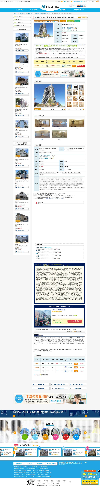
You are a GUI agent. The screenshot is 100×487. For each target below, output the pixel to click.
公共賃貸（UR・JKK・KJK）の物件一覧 (23, 470)
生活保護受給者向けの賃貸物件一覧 (22, 472)
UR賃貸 (69, 481)
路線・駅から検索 (59, 388)
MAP (75, 315)
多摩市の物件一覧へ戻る (59, 384)
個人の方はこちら (50, 198)
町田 (48, 483)
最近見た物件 (59, 1)
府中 (39, 483)
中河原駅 (69, 28)
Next (86, 416)
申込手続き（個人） (49, 472)
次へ (63, 109)
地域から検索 (41, 388)
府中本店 (69, 65)
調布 (58, 483)
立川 (44, 483)
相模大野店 (46, 480)
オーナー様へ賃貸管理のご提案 (21, 476)
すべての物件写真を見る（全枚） (43, 37)
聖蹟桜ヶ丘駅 (70, 27)
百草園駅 (69, 30)
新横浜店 (52, 480)
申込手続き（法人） (19, 474)
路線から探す (26, 466)
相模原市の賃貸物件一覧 (43, 468)
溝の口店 (46, 481)
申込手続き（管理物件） (31, 474)
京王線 (64, 27)
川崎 (53, 483)
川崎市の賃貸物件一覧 (19, 468)
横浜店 (52, 481)
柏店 (64, 481)
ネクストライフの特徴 (43, 474)
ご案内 (30, 463)
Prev (14, 416)
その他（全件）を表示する (41, 374)
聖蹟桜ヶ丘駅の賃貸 (21, 25)
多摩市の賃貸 (19, 16)
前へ (44, 109)
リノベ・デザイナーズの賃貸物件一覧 (41, 470)
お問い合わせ (51, 463)
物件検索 (19, 463)
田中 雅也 (41, 335)
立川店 (58, 480)
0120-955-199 (78, 1)
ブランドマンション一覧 (37, 472)
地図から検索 (78, 388)
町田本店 (39, 481)
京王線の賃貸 (19, 22)
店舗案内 (41, 463)
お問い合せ (81, 65)
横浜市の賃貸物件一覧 (31, 468)
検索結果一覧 (41, 384)
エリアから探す (18, 466)
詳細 (74, 65)
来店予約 (32, 476)
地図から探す (35, 466)
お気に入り (69, 1)
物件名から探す (44, 466)
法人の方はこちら (59, 198)
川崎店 (39, 480)
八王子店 (58, 481)
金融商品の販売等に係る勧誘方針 (44, 476)
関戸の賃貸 (19, 19)
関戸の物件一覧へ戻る (78, 384)
